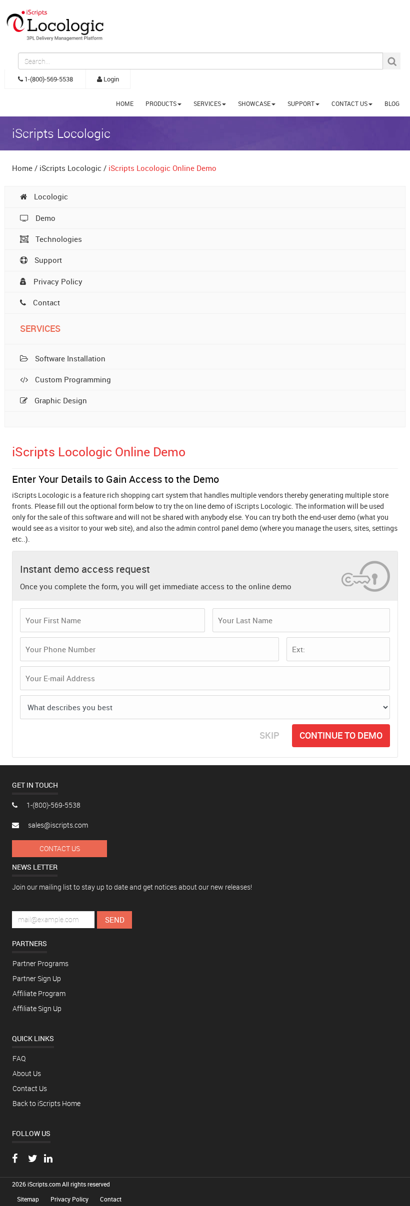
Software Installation (69, 358)
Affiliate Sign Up (37, 1008)
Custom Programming (72, 379)
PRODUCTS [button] (161, 103)
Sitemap (28, 1199)
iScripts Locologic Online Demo (162, 168)
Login (110, 78)
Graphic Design (59, 400)
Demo (45, 218)
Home (22, 168)
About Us (26, 1073)
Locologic (50, 196)
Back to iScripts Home (46, 1103)
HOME (125, 103)
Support (47, 260)
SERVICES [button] (207, 103)
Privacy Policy (57, 281)
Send (114, 920)
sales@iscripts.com (57, 825)
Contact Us (60, 848)
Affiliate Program (39, 993)
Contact (45, 302)
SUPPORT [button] (301, 103)
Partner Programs (40, 963)
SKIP (270, 735)
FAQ (19, 1058)
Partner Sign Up (36, 978)
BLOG (392, 103)
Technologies (58, 239)
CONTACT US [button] (350, 103)
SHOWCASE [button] (254, 103)
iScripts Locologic (71, 168)
